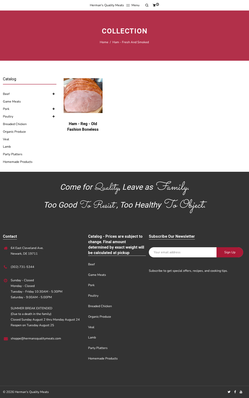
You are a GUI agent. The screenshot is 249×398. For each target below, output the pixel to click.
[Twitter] (229, 392)
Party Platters (12, 154)
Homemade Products (17, 162)
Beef (6, 94)
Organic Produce (14, 132)
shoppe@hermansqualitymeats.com (36, 338)
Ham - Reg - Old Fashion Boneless (83, 126)
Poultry (8, 116)
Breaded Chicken (15, 124)
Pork (6, 109)
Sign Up (229, 252)
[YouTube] (241, 392)
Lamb (7, 147)
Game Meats (12, 101)
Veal (6, 139)
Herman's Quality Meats (107, 5)
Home (104, 42)
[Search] (145, 5)
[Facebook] (235, 392)
